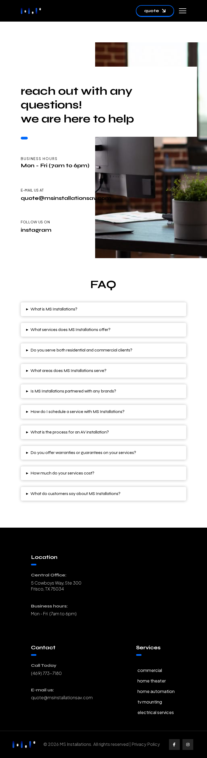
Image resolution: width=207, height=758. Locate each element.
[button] (155, 10)
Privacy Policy (146, 744)
